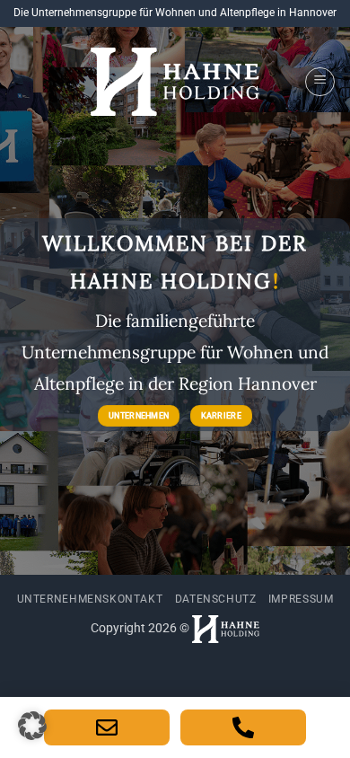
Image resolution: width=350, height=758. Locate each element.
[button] (320, 81)
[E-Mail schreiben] (107, 727)
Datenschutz (216, 599)
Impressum (301, 599)
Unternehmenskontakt (90, 599)
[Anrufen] (243, 727)
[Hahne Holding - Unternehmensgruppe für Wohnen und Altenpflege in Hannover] (175, 82)
